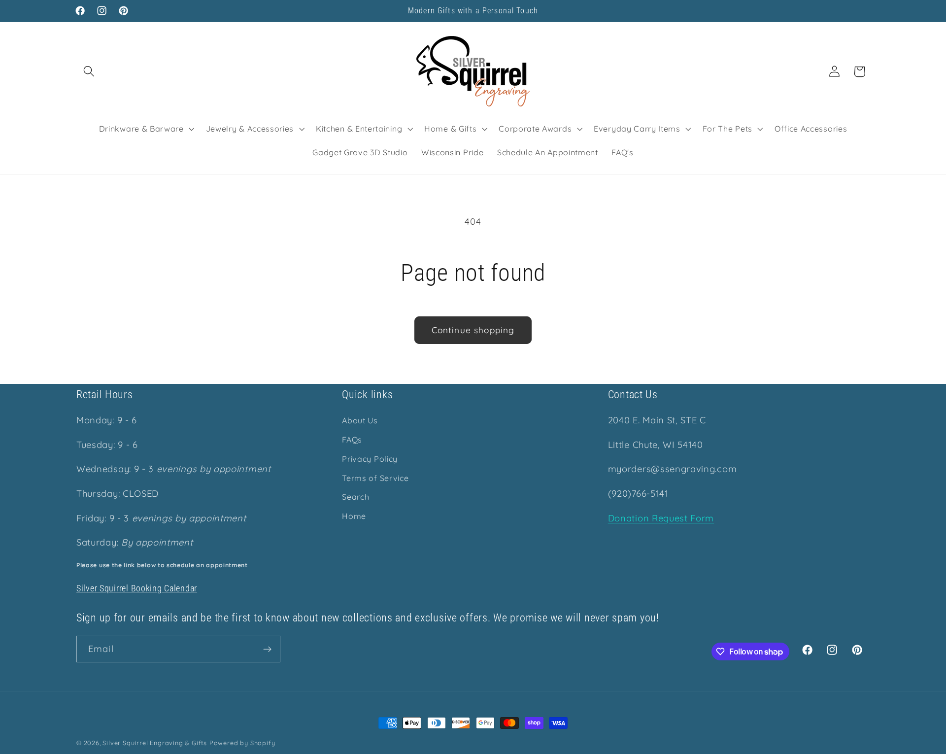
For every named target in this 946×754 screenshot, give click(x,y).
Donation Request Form (661, 518)
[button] (88, 71)
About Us (360, 421)
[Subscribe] (267, 649)
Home (354, 516)
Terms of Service (375, 478)
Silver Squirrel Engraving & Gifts (154, 743)
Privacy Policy (370, 459)
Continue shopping (473, 330)
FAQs (352, 440)
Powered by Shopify (242, 743)
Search (355, 497)
